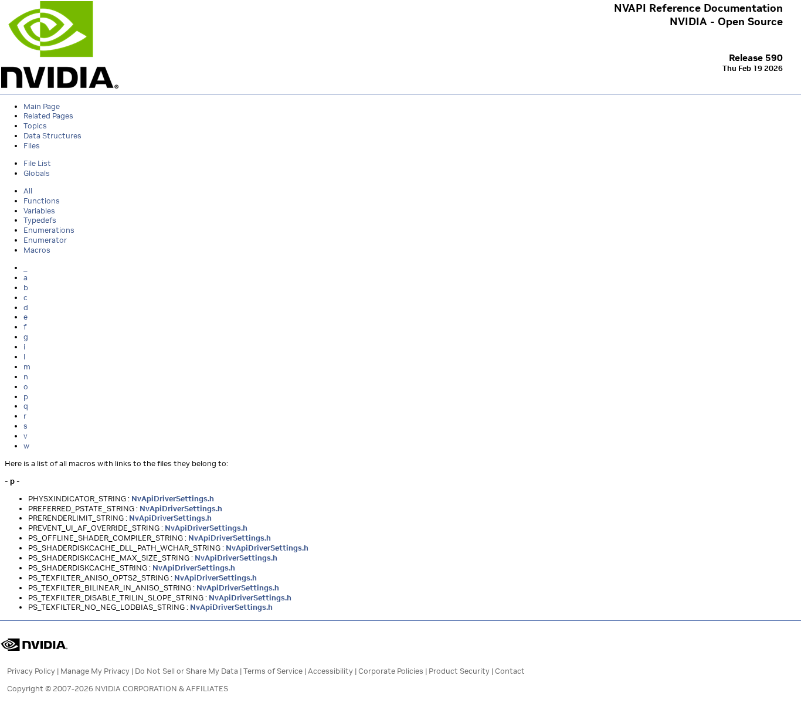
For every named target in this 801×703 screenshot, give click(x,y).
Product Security (459, 671)
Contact (510, 671)
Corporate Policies (390, 671)
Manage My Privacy (95, 671)
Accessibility (330, 671)
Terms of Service (273, 671)
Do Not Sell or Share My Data (186, 671)
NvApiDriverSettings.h (172, 499)
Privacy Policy (31, 671)
